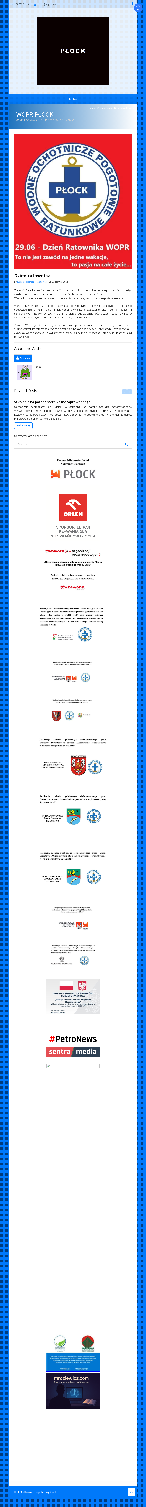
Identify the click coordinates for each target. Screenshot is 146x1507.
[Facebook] (133, 4)
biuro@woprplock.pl (48, 4)
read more (22, 425)
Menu (73, 99)
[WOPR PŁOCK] (73, 50)
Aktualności (106, 108)
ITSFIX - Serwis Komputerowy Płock (35, 1492)
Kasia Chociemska (25, 282)
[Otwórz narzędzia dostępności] (138, 8)
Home (92, 108)
